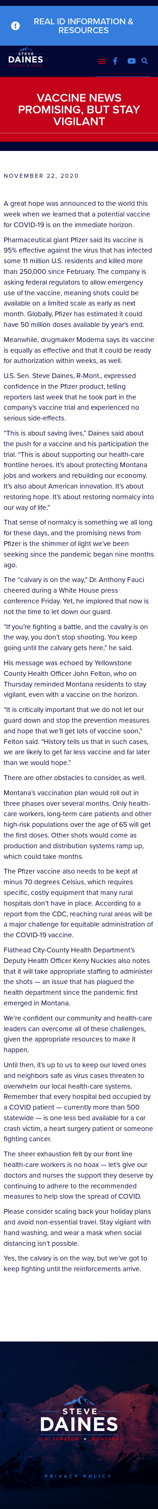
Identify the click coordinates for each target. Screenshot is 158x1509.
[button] (102, 61)
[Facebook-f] (115, 61)
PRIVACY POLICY (79, 1476)
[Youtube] (131, 61)
